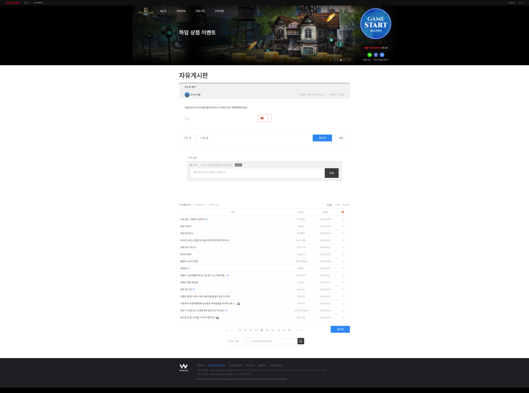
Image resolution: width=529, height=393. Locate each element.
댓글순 (337, 204)
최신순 (329, 204)
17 (272, 330)
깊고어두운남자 (301, 310)
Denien (301, 282)
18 (278, 330)
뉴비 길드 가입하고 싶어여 (194, 219)
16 (267, 330)
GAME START (375, 23)
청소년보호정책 (235, 365)
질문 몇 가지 (187, 289)
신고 (187, 119)
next (348, 60)
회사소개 (250, 365)
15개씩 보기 (186, 204)
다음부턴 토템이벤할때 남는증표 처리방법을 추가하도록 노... (208, 303)
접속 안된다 (185, 226)
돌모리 (301, 226)
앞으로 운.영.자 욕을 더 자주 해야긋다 (198, 317)
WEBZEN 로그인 (376, 48)
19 (283, 330)
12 (245, 330)
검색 (301, 341)
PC (27, 3)
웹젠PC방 (262, 365)
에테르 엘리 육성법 (189, 282)
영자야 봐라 (185, 254)
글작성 (322, 138)
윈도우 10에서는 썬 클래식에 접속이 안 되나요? (204, 310)
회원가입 (512, 3)
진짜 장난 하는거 (188, 247)
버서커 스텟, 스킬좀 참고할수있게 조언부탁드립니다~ (205, 240)
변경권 (185, 268)
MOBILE (39, 3)
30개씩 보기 (200, 204)
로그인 (521, 3)
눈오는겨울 (195, 94)
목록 (341, 138)
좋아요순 (346, 204)
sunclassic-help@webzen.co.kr (223, 374)
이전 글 (187, 138)
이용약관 (200, 365)
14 (256, 330)
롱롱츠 (301, 268)
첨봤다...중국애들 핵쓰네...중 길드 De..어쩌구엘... (204, 275)
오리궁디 (301, 303)
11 (239, 330)
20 (289, 330)
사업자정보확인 (245, 374)
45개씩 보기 (214, 204)
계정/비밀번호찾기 (381, 60)
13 (250, 330)
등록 (331, 173)
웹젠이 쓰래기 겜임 (189, 261)
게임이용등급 (276, 365)
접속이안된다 (186, 233)
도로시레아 (301, 240)
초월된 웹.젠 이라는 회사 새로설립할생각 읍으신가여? (205, 296)
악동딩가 (301, 254)
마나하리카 (301, 275)
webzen (13, 3)
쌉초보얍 (301, 296)
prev (330, 60)
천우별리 (301, 219)
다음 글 (204, 138)
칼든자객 (301, 247)
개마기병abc (301, 261)
